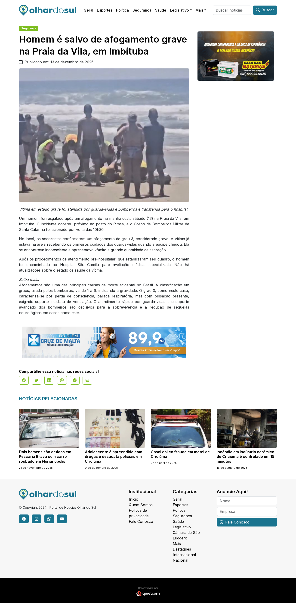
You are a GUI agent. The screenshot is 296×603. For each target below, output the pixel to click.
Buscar (268, 10)
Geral (88, 10)
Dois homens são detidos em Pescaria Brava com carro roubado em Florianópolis (45, 457)
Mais (199, 10)
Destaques (182, 549)
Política (122, 10)
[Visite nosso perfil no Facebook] (24, 518)
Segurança (142, 10)
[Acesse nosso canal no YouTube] (62, 518)
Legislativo (179, 10)
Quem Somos (141, 504)
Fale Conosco (141, 521)
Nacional (180, 560)
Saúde (160, 10)
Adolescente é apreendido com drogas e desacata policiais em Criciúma (113, 457)
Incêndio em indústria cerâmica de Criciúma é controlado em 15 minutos (245, 457)
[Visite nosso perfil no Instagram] (36, 518)
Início (133, 499)
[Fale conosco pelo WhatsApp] (49, 518)
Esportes (104, 10)
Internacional (184, 554)
